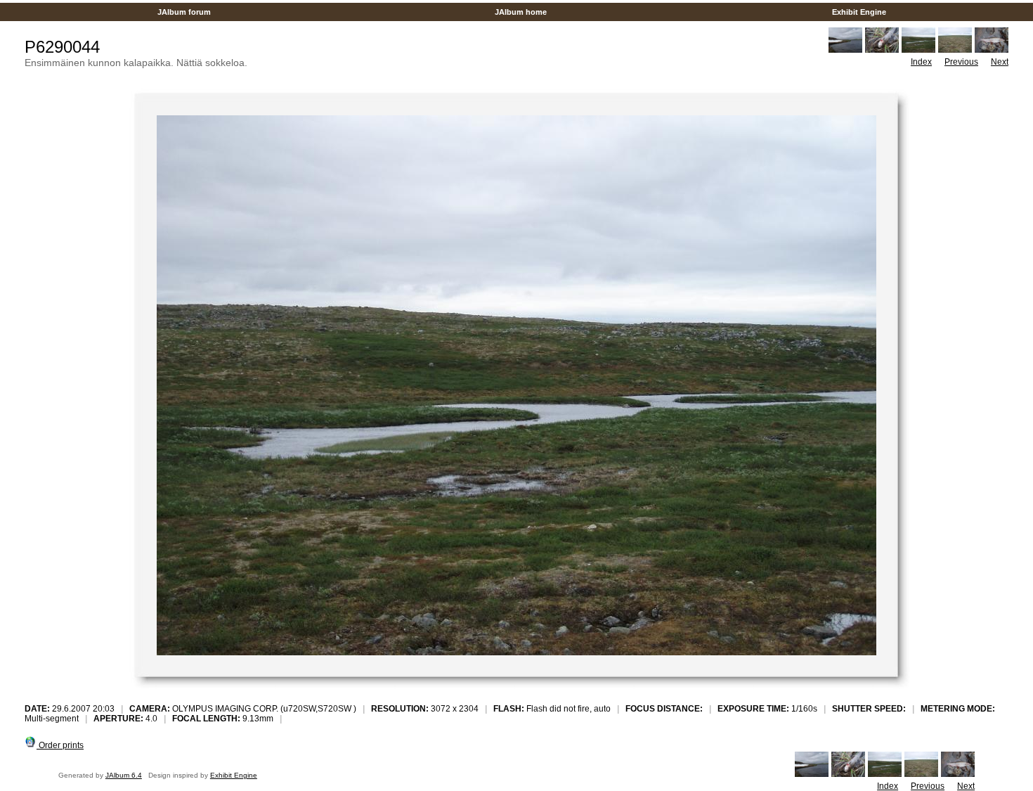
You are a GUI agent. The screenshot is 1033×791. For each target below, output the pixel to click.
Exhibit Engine (859, 12)
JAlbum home (520, 12)
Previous (961, 62)
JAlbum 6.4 (123, 775)
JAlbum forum (184, 12)
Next (999, 62)
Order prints (60, 745)
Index (921, 62)
